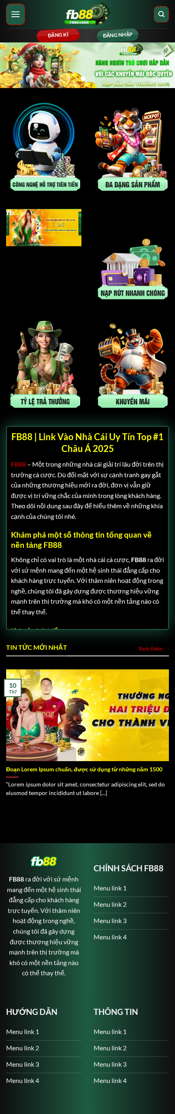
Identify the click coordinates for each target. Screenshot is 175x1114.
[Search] (161, 14)
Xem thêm (150, 650)
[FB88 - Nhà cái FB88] (87, 14)
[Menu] (15, 14)
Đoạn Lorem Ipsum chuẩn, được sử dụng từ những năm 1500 (84, 771)
